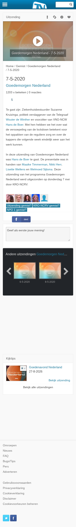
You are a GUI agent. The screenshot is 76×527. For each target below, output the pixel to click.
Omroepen (10, 445)
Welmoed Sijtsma (41, 169)
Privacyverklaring (14, 488)
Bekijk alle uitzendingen (38, 387)
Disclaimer (9, 498)
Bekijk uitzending (59, 380)
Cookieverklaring (13, 493)
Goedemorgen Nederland (28, 85)
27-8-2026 (35, 371)
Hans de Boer (14, 124)
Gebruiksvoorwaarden (17, 482)
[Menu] (5, 4)
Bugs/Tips (9, 461)
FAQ (6, 455)
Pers (6, 466)
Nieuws (7, 450)
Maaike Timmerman (34, 164)
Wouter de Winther (18, 119)
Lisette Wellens (15, 169)
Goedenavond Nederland (45, 367)
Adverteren (10, 471)
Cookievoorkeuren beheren (20, 503)
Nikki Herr (55, 164)
